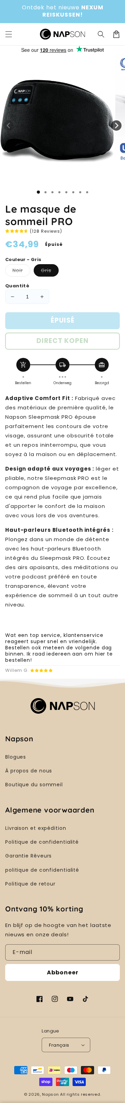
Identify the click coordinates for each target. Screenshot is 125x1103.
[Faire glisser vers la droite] (116, 125)
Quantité (17, 285)
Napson (50, 1094)
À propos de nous (28, 770)
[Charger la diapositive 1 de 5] (66, 192)
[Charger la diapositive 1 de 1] (38, 192)
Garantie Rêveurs (28, 855)
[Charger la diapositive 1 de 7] (80, 192)
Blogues (15, 756)
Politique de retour (30, 883)
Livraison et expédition (35, 828)
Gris (50, 272)
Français (59, 1045)
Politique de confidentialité (42, 841)
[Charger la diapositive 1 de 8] (87, 192)
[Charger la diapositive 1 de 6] (73, 192)
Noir (21, 272)
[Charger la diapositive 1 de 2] (45, 192)
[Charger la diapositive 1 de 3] (52, 192)
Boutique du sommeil (34, 784)
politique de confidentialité (42, 869)
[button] (101, 34)
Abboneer (62, 972)
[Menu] (8, 34)
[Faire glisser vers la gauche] (8, 125)
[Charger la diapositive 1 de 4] (59, 192)
